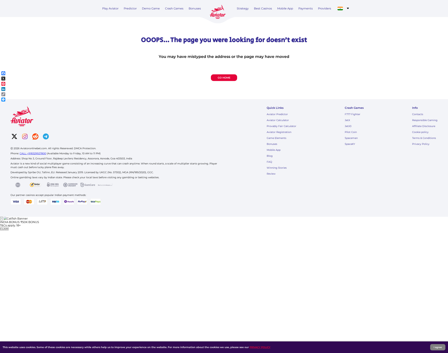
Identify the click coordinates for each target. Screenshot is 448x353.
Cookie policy (420, 132)
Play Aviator (110, 8)
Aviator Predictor (277, 114)
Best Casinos (263, 8)
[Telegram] (46, 137)
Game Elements (276, 138)
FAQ (269, 161)
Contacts (417, 114)
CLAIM (4, 228)
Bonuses (195, 8)
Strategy (243, 8)
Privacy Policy (420, 144)
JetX (347, 120)
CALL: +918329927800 (33, 153)
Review (271, 173)
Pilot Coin (351, 132)
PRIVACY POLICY (260, 347)
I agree (438, 347)
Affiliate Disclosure (423, 126)
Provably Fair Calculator (281, 126)
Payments (305, 8)
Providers (324, 8)
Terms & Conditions (424, 138)
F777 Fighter (352, 114)
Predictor (130, 8)
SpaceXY (350, 144)
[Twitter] (14, 137)
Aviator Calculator (278, 120)
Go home (224, 77)
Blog (270, 155)
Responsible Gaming (425, 120)
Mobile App (285, 8)
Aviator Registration (279, 132)
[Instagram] (25, 137)
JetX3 (348, 126)
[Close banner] (1, 218)
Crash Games (174, 8)
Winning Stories (277, 167)
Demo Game (151, 8)
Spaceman (351, 138)
